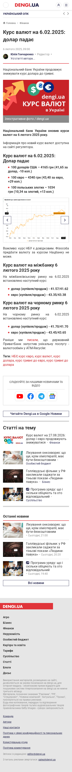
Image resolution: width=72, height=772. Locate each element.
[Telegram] (41, 396)
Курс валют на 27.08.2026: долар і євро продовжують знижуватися (46, 438)
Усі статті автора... (23, 58)
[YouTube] (20, 396)
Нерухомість (11, 634)
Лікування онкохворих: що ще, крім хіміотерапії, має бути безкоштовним (46, 456)
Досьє (7, 673)
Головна (11, 23)
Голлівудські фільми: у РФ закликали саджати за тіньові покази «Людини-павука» (45, 476)
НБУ (14, 356)
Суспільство (34, 500)
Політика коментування (16, 747)
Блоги (7, 667)
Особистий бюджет (38, 463)
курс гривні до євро (30, 360)
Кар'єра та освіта (14, 645)
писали (32, 340)
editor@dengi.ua (36, 754)
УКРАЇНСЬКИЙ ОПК (16, 13)
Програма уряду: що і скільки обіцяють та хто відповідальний (44, 492)
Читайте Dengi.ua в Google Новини (36, 414)
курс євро (26, 356)
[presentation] (64, 13)
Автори (7, 722)
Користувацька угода (15, 742)
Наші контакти (11, 727)
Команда (8, 716)
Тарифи (8, 650)
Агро (6, 617)
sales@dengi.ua (47, 759)
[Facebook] (30, 396)
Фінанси (24, 23)
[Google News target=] (52, 396)
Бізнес (46, 481)
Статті (7, 661)
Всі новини (36, 583)
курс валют (43, 356)
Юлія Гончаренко (22, 54)
